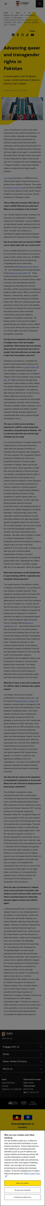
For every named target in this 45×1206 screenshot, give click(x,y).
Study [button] (6, 1054)
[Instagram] (22, 35)
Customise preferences (22, 1197)
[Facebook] (18, 35)
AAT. (7, 380)
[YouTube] (32, 35)
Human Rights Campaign (27, 701)
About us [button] (7, 1068)
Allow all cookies (22, 1183)
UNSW (6, 13)
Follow (32, 31)
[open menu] (5, 3)
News (18, 13)
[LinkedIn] (13, 35)
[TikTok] (27, 35)
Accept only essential (22, 1190)
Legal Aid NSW (31, 367)
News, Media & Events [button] (15, 1061)
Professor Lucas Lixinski (16, 187)
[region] (22, 1168)
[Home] (22, 4)
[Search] (39, 3)
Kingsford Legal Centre (20, 273)
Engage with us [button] (11, 1046)
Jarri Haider (8, 178)
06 (29, 13)
